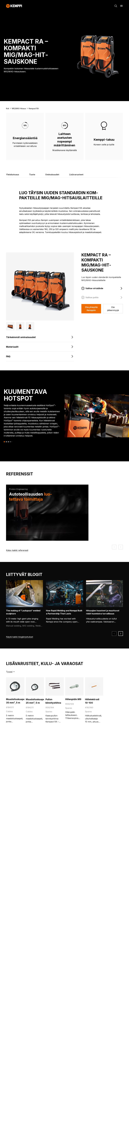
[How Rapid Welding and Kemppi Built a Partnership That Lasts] (66, 593)
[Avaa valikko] (121, 5)
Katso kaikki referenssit (17, 550)
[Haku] (115, 5)
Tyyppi (9, 671)
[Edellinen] (114, 547)
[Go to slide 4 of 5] (10, 441)
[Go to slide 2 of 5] (6, 441)
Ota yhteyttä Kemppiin (91, 308)
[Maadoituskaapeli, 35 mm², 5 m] (15, 686)
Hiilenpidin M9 (73, 699)
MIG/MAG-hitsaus (19, 108)
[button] (10, 326)
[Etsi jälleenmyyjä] (113, 308)
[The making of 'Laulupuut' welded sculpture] (26, 593)
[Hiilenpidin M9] (74, 686)
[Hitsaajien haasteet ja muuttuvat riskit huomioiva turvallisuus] (106, 593)
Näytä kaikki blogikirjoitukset (19, 637)
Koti (7, 108)
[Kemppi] (14, 6)
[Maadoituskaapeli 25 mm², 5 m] (35, 686)
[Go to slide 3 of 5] (8, 441)
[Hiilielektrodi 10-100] (94, 686)
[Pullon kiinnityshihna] (55, 686)
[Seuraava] (120, 547)
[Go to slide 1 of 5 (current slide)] (4, 441)
